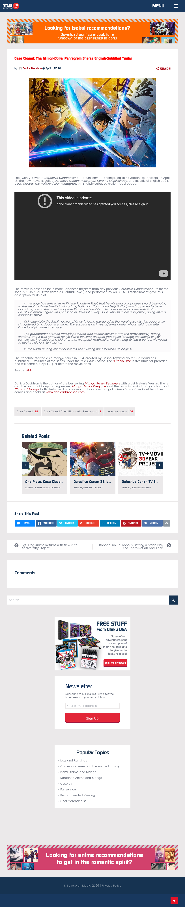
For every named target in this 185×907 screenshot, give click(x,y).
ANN (29, 370)
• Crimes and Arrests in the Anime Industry (89, 766)
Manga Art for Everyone (89, 386)
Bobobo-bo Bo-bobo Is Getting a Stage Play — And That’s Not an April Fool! (131, 547)
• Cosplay (65, 783)
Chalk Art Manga (26, 389)
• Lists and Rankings (72, 760)
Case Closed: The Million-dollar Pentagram (72, 411)
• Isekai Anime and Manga (77, 772)
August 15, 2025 (33, 487)
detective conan (120, 411)
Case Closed (27, 411)
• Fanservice (67, 789)
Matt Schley (96, 487)
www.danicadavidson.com (65, 392)
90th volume (122, 361)
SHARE (165, 69)
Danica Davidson (32, 68)
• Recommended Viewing (76, 795)
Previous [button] (25, 465)
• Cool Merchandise (72, 801)
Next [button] (159, 465)
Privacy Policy (111, 885)
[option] (44, 468)
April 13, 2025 (129, 487)
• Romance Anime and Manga (80, 777)
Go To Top (174, 900)
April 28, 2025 (81, 487)
